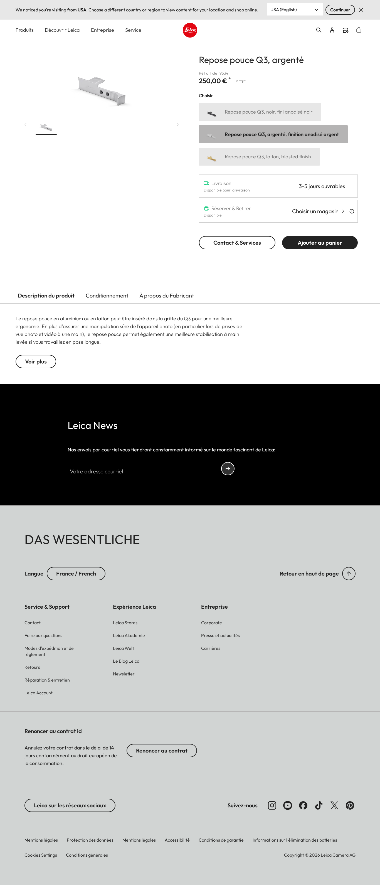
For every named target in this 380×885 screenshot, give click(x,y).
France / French (76, 573)
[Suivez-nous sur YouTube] (287, 805)
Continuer (340, 10)
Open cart (358, 30)
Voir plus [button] (36, 361)
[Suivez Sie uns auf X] (334, 805)
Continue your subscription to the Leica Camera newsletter (228, 468)
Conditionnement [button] (107, 295)
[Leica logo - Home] (190, 30)
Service (133, 30)
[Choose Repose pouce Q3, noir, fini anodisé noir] (260, 112)
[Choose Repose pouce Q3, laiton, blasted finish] (259, 157)
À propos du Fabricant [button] (166, 295)
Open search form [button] (318, 30)
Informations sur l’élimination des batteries (295, 840)
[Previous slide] (25, 124)
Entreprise (102, 30)
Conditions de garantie (221, 840)
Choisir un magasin (315, 211)
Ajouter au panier (320, 242)
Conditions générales (87, 855)
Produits (25, 30)
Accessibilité (177, 840)
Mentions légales (41, 840)
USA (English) (283, 9)
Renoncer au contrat (161, 750)
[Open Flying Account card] (332, 30)
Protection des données (90, 840)
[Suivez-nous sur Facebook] (303, 805)
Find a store (345, 30)
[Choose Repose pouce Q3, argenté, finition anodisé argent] (273, 134)
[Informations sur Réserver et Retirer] (351, 211)
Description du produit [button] (46, 295)
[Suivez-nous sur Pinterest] (350, 805)
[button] (46, 126)
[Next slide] (177, 124)
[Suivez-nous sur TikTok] (318, 805)
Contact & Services (237, 242)
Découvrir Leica (62, 30)
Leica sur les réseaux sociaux (70, 805)
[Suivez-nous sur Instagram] (272, 805)
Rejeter (361, 9)
